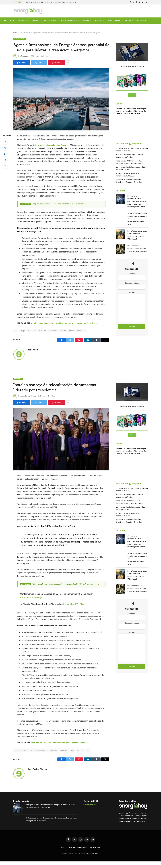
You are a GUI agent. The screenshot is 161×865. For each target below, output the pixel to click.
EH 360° (128, 20)
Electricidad (22, 20)
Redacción (25, 56)
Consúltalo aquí (89, 804)
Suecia (63, 331)
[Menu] (5, 20)
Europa (22, 331)
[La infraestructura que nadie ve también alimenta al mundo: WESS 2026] (120, 234)
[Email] (5, 166)
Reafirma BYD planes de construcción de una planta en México (59, 743)
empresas (53, 750)
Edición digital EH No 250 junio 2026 (132, 66)
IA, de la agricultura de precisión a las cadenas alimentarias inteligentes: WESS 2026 (137, 218)
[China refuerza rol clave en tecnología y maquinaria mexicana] (120, 249)
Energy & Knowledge (69, 20)
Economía (98, 20)
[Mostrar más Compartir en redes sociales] (68, 62)
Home (12, 20)
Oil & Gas (35, 20)
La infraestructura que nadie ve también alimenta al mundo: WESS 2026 (52, 2)
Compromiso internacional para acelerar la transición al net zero (58, 204)
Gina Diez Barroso (67, 750)
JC (35, 331)
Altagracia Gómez (21, 750)
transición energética (77, 331)
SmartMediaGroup (92, 853)
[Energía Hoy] (28, 11)
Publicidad (95, 847)
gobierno (80, 750)
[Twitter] (5, 148)
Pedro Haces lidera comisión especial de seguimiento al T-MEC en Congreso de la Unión (67, 584)
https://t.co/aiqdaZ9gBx (32, 597)
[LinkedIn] (5, 154)
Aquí (131, 95)
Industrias (85, 20)
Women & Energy (113, 20)
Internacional (19, 39)
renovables (53, 331)
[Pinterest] (5, 160)
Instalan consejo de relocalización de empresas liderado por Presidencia (64, 323)
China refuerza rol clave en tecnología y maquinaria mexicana (137, 248)
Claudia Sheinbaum (39, 750)
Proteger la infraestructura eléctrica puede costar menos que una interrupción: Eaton (137, 201)
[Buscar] (147, 2)
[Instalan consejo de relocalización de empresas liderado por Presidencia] (61, 439)
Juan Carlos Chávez (28, 396)
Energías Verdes (50, 20)
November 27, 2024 (74, 604)
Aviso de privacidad (78, 847)
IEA (29, 331)
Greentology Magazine (130, 143)
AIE (15, 331)
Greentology (141, 20)
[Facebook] (5, 142)
